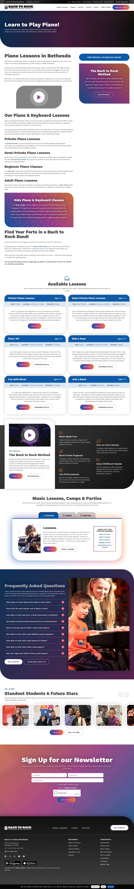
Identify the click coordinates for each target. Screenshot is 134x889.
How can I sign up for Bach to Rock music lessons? (27, 653)
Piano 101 (11, 171)
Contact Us (108, 2)
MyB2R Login (76, 2)
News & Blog (105, 849)
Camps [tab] (68, 515)
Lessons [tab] (49, 515)
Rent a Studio (105, 855)
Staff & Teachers (74, 843)
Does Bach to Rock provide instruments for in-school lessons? (31, 621)
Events (88, 7)
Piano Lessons (104, 534)
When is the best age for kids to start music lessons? (28, 628)
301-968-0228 (123, 2)
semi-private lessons (18, 159)
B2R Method (104, 843)
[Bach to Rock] (19, 7)
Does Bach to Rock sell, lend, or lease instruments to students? (32, 615)
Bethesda (73, 839)
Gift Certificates (106, 852)
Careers (71, 855)
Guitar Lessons (104, 537)
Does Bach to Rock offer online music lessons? (25, 647)
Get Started (13, 662)
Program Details (42, 364)
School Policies (73, 849)
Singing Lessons (105, 542)
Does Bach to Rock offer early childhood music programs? (29, 634)
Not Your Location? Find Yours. (14, 848)
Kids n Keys (20, 205)
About (96, 7)
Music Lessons (62, 7)
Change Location (33, 2)
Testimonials (104, 846)
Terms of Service (53, 868)
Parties (80, 7)
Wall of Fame (106, 7)
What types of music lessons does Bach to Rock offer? (28, 602)
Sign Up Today (121, 7)
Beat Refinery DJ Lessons (104, 546)
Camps (72, 7)
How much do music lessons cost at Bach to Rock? (27, 608)
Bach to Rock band (40, 246)
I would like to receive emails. (68, 784)
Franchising (86, 2)
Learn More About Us (36, 662)
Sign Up (34, 326)
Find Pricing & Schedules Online (104, 57)
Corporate (105, 839)
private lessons (12, 143)
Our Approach (104, 94)
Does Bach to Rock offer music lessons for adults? (26, 641)
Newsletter (97, 2)
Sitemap (7, 870)
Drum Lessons (104, 540)
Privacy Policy (42, 868)
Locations (103, 861)
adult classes (64, 185)
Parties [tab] (87, 515)
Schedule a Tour (74, 852)
